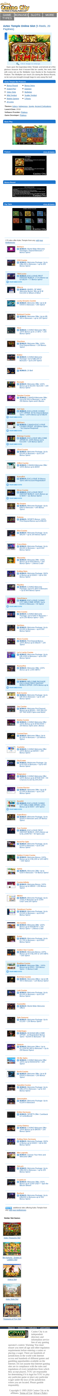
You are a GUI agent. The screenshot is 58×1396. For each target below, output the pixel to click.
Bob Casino (22, 693)
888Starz (21, 423)
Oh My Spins (22, 1058)
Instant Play (11, 89)
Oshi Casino (22, 679)
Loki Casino (22, 990)
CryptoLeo (21, 1180)
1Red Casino (22, 450)
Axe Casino (22, 828)
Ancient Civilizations (43, 106)
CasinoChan (22, 734)
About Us (11, 1328)
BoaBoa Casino (23, 963)
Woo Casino (22, 531)
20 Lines (10, 102)
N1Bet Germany (24, 1112)
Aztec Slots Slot (12, 1299)
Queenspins (22, 1099)
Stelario (20, 1045)
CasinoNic (21, 1004)
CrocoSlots (21, 544)
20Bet (19, 368)
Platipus (24, 112)
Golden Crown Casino (26, 855)
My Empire (21, 504)
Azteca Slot (12, 1279)
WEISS (20, 896)
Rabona (20, 517)
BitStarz (20, 247)
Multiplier (28, 92)
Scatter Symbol (31, 95)
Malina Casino (23, 720)
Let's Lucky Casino (25, 652)
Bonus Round (12, 86)
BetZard (20, 1193)
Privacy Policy (41, 1393)
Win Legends (22, 1153)
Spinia (19, 869)
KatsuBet (21, 477)
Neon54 (20, 801)
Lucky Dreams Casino (26, 301)
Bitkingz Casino (23, 436)
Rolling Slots (22, 571)
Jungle (31, 106)
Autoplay (28, 89)
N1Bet (19, 355)
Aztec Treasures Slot (12, 1238)
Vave (19, 328)
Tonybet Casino (23, 396)
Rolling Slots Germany (26, 1139)
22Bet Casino (22, 463)
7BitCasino (21, 274)
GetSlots (20, 625)
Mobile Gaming (13, 99)
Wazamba (21, 558)
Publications (33, 1328)
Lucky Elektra (23, 1126)
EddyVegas (21, 1031)
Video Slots (11, 92)
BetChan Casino (24, 977)
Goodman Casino (24, 909)
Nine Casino (22, 612)
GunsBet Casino (24, 1085)
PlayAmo (21, 341)
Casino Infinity (23, 882)
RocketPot (21, 666)
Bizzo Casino (22, 639)
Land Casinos (45, 1328)
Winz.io (20, 287)
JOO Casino (22, 260)
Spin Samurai (22, 1018)
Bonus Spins (30, 86)
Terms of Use (26, 1393)
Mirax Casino (22, 490)
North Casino (22, 1072)
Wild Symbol (12, 95)
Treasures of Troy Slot (12, 1319)
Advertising (22, 1328)
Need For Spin (23, 842)
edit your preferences (17, 1210)
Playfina (20, 585)
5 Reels (28, 99)
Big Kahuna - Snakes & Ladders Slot (12, 1259)
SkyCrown (21, 761)
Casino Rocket (23, 788)
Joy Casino (21, 707)
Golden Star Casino (25, 950)
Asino (19, 936)
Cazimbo (20, 747)
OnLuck (20, 1166)
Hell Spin (20, 409)
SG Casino (21, 923)
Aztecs (15, 106)
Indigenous (23, 106)
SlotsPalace (22, 598)
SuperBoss (21, 815)
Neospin (20, 382)
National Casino (23, 314)
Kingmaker (21, 774)
